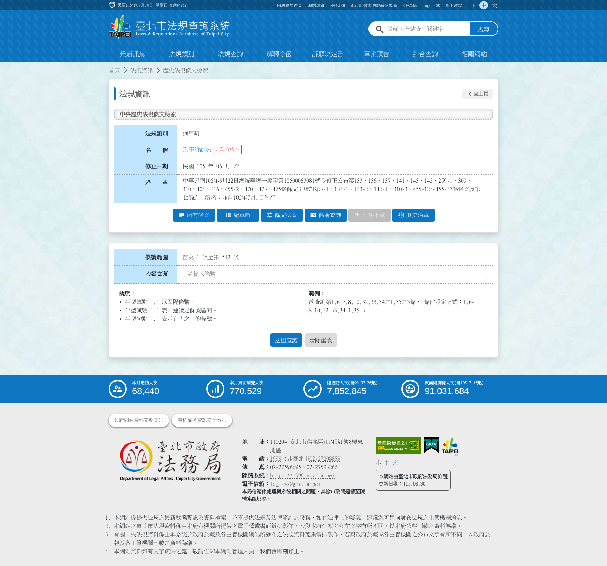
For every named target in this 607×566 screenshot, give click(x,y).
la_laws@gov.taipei (295, 484)
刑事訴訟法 (197, 149)
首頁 (114, 70)
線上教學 (453, 5)
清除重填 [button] (320, 340)
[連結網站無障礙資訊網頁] (398, 445)
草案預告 (376, 54)
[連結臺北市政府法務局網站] (170, 460)
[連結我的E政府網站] (431, 445)
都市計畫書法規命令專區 (374, 5)
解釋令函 (279, 54)
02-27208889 (324, 458)
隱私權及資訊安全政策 (202, 420)
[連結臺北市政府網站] (450, 446)
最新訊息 (132, 54)
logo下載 (431, 5)
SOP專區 (410, 5)
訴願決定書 (328, 54)
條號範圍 (156, 257)
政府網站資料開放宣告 (138, 420)
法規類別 (181, 54)
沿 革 (156, 183)
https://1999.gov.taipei (302, 475)
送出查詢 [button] (286, 340)
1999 (275, 458)
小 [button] (473, 5)
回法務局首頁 (289, 5)
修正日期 (156, 166)
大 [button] (494, 5)
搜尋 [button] (483, 29)
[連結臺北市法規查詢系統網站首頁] (169, 27)
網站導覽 (316, 5)
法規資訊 (141, 70)
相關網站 (474, 54)
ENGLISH (337, 5)
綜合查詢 (425, 54)
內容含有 (156, 273)
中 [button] (483, 5)
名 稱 (156, 150)
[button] (477, 94)
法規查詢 (230, 54)
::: (4, 66)
